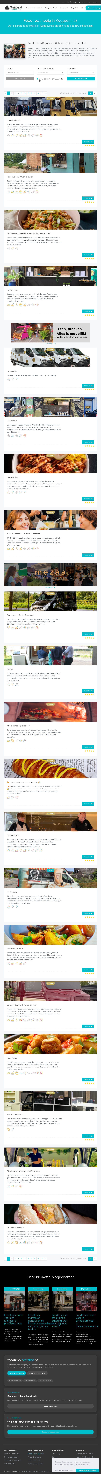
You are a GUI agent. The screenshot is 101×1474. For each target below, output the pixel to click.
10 (38, 93)
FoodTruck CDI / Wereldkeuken (20, 177)
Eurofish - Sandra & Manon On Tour (21, 1005)
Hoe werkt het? (9, 1463)
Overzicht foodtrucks (37, 1373)
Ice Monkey (12, 892)
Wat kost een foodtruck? (85, 1454)
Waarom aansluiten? (35, 1463)
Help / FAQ (56, 1454)
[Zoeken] (82, 7)
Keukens (64, 8)
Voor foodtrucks (66, 2)
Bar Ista (10, 669)
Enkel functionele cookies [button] (64, 1470)
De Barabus (12, 421)
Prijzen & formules (34, 1457)
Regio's (74, 8)
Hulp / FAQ (76, 2)
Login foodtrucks (34, 1460)
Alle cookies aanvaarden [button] (87, 1470)
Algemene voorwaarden (30, 1471)
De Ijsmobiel (12, 371)
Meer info (87, 142)
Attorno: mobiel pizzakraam (18, 726)
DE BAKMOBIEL (13, 835)
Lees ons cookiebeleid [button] (81, 1464)
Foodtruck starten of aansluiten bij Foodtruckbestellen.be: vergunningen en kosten (41, 1322)
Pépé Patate (12, 1058)
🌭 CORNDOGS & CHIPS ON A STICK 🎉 (23, 782)
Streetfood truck (13, 120)
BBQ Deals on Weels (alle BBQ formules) (23, 1171)
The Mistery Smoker (15, 948)
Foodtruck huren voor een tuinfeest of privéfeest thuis (13, 1319)
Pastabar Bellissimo (15, 1114)
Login (95, 2)
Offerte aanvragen (17, 1373)
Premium (50, 870)
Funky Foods (12, 290)
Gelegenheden (51, 8)
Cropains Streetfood (15, 1227)
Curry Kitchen (12, 477)
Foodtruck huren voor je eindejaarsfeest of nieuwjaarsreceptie (87, 1320)
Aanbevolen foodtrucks (12, 1460)
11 (42, 93)
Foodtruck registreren (50, 1432)
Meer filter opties (19, 78)
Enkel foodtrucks (51, 79)
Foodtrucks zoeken (34, 8)
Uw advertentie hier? (50, 343)
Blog (83, 2)
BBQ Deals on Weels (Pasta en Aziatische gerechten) (28, 233)
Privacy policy (43, 1471)
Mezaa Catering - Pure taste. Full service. (23, 534)
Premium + (50, 98)
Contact (89, 2)
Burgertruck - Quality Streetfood (20, 615)
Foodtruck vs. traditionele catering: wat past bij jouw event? (60, 1320)
